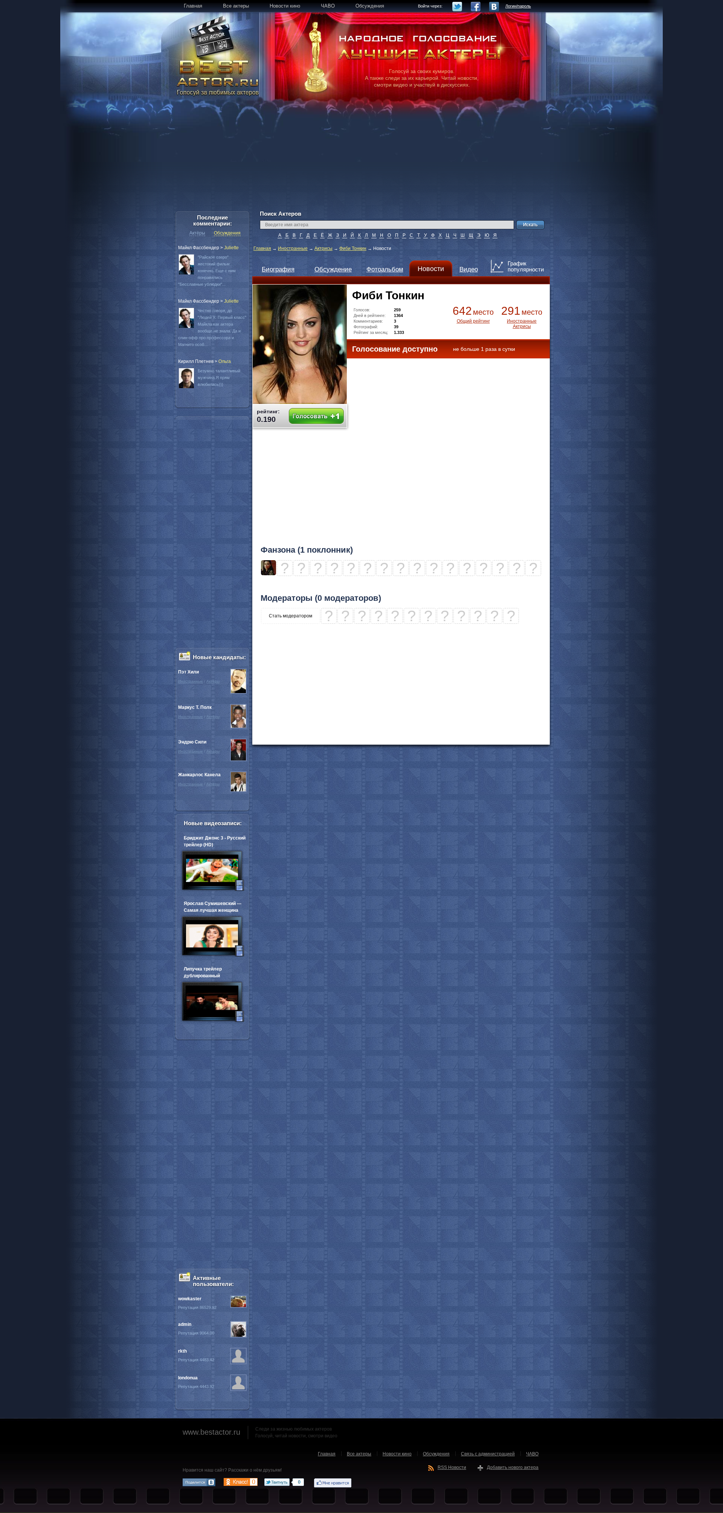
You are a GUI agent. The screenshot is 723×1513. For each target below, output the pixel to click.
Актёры (197, 233)
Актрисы (323, 248)
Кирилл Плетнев (196, 361)
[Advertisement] (361, 158)
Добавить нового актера (512, 1467)
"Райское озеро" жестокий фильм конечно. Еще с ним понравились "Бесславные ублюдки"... (207, 270)
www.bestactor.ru (211, 1432)
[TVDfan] (268, 573)
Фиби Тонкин (352, 248)
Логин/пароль (518, 6)
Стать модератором (290, 616)
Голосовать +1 (316, 416)
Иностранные (293, 248)
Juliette (231, 247)
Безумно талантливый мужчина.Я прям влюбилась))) (219, 378)
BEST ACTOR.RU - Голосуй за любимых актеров (218, 77)
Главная (262, 248)
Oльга (224, 361)
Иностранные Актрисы (522, 323)
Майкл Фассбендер (198, 247)
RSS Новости (452, 1467)
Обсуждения (227, 233)
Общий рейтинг (473, 321)
